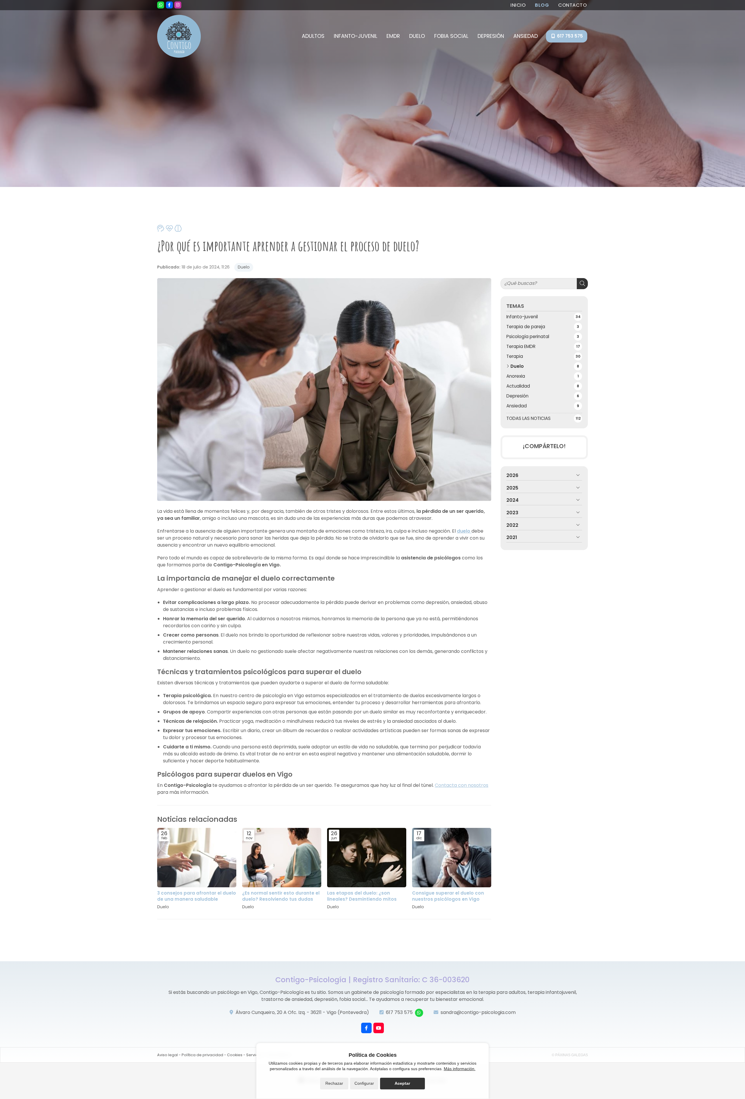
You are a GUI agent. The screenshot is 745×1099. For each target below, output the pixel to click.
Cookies (234, 1054)
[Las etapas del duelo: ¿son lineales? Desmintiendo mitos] (366, 857)
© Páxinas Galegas (570, 1055)
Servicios (254, 1054)
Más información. (460, 1068)
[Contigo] (179, 36)
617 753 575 (399, 1012)
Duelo (244, 267)
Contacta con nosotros (461, 785)
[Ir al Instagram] (177, 4)
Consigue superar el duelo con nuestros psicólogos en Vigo (448, 896)
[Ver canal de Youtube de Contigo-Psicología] (378, 1028)
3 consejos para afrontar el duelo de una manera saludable (196, 896)
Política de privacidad (202, 1054)
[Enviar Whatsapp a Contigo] (160, 4)
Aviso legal (167, 1054)
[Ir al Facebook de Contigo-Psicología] (366, 1028)
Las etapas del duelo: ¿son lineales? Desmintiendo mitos (362, 896)
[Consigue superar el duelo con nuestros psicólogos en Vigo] (451, 857)
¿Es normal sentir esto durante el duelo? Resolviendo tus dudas (281, 896)
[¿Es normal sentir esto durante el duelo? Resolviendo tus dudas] (281, 857)
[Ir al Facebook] (169, 4)
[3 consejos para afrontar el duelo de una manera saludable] (196, 857)
